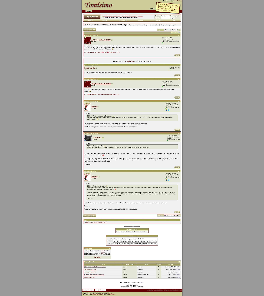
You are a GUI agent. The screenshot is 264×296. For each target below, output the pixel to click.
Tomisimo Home (158, 290)
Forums (88, 11)
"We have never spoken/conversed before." (95, 266)
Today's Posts (158, 20)
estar (85, 222)
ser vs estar (92, 222)
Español (152, 8)
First (166, 29)
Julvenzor (97, 137)
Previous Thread (128, 226)
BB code (103, 250)
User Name (158, 15)
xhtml (108, 293)
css (111, 293)
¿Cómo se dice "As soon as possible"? (94, 274)
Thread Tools (174, 32)
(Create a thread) (92, 17)
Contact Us (150, 290)
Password (157, 18)
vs (106, 222)
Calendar (140, 20)
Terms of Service (174, 290)
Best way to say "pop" (89, 272)
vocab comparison (100, 222)
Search (174, 20)
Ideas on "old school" (89, 277)
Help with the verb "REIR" (90, 269)
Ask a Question (92, 16)
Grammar (140, 16)
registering (130, 61)
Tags (85, 220)
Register (179, 0)
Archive (166, 290)
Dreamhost (112, 294)
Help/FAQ (104, 20)
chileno (94, 106)
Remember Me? (176, 16)
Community (122, 20)
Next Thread (137, 226)
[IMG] (102, 253)
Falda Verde (89, 68)
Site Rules (97, 257)
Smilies (103, 252)
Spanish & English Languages (129, 16)
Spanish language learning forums (111, 16)
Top (181, 290)
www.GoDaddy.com (98, 294)
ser (88, 222)
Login (174, 0)
